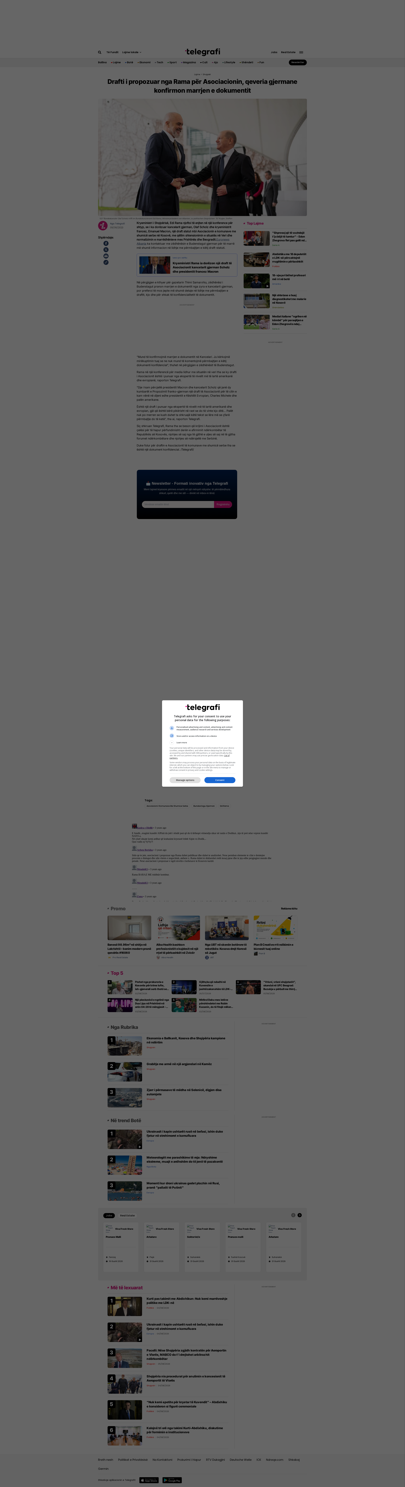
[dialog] (202, 743)
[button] (202, 742)
